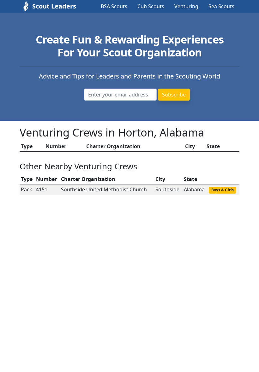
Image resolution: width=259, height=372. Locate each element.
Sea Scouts (221, 6)
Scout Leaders (48, 6)
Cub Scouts (150, 6)
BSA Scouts (114, 6)
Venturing (186, 6)
